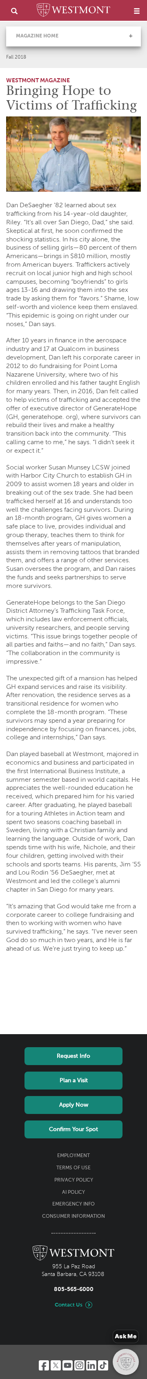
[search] (14, 10)
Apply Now (73, 1105)
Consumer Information (73, 1216)
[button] (131, 36)
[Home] (73, 11)
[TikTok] (103, 1365)
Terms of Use (73, 1168)
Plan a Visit (74, 1080)
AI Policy (73, 1192)
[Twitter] (56, 1365)
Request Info (73, 1056)
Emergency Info (73, 1204)
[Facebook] (44, 1365)
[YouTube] (67, 1365)
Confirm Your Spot (73, 1129)
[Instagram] (79, 1365)
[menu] (137, 10)
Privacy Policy (73, 1180)
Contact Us (68, 1305)
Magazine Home (37, 36)
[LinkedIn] (91, 1365)
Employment (73, 1155)
